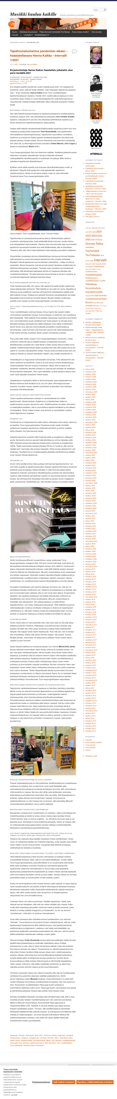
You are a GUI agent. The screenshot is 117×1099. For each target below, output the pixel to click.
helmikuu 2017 (90, 642)
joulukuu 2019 (90, 564)
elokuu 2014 (89, 718)
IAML (92, 261)
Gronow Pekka (94, 243)
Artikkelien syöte (91, 756)
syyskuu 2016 (90, 655)
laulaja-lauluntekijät (90, 269)
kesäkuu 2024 (90, 435)
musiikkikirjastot (93, 274)
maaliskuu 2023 (91, 473)
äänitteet (88, 313)
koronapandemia (39, 1040)
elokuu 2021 (89, 521)
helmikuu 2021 (90, 533)
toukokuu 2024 (90, 437)
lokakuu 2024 (90, 425)
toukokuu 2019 (90, 581)
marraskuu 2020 (91, 541)
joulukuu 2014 (90, 708)
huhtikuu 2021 (90, 528)
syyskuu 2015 (90, 685)
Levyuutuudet (90, 745)
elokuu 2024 (89, 430)
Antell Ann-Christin (50, 1035)
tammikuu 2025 (90, 417)
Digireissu (61, 1035)
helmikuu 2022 (90, 506)
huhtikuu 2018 (90, 614)
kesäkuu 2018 (90, 609)
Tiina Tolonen (103, 306)
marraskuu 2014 (91, 710)
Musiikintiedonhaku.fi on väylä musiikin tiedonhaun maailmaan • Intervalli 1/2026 (96, 206)
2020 (36, 1035)
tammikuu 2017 (90, 645)
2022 (88, 235)
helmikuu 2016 (90, 673)
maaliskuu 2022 (91, 503)
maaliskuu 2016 (91, 670)
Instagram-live (34, 1038)
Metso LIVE (50, 1040)
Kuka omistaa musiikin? (80, 32)
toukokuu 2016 (90, 665)
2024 (99, 235)
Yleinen (88, 750)
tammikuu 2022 (90, 508)
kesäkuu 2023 (90, 465)
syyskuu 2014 (90, 716)
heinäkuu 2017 (90, 630)
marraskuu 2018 (91, 597)
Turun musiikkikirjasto (64, 1043)
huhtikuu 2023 (90, 470)
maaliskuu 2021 (91, 531)
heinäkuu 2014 (90, 721)
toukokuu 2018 (90, 612)
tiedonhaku (96, 306)
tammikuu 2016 (90, 675)
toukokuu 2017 (90, 635)
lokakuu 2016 (90, 652)
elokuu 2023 (89, 460)
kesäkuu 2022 (90, 495)
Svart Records (98, 302)
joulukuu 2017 (90, 622)
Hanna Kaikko (32, 64)
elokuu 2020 (89, 546)
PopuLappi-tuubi (16, 1043)
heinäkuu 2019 (90, 576)
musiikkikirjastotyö (68, 1040)
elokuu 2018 (89, 604)
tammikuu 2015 (90, 705)
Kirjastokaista (99, 266)
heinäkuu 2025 (90, 402)
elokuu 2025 (89, 399)
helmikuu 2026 (90, 384)
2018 (86, 232)
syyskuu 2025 (90, 397)
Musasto (58, 1040)
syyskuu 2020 (90, 544)
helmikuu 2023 (90, 475)
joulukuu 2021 (90, 511)
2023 (94, 235)
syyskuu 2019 (90, 571)
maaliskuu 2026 (91, 382)
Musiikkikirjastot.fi (41, 35)
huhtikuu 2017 (90, 637)
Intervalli (15, 35)
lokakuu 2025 (90, 394)
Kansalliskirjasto (89, 266)
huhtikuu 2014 (90, 728)
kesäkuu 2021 (90, 523)
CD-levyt (98, 239)
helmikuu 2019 (90, 589)
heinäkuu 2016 (90, 660)
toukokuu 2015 (90, 695)
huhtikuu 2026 (90, 379)
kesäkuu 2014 (90, 723)
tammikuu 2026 (90, 387)
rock (97, 295)
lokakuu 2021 (90, 516)
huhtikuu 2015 (90, 698)
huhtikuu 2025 (90, 409)
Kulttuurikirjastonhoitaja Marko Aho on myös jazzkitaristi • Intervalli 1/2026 (95, 198)
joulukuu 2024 (90, 420)
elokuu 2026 (89, 369)
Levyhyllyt (27, 35)
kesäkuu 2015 (90, 693)
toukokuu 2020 (90, 554)
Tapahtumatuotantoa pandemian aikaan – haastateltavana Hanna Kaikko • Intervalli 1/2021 (39, 55)
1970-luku (88, 228)
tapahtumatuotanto (37, 1043)
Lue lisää (14, 1095)
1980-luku (95, 228)
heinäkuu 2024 (90, 432)
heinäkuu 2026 (90, 371)
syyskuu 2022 (90, 488)
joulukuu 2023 (90, 450)
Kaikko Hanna (15, 1040)
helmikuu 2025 (90, 414)
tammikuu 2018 (90, 619)
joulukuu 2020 (90, 538)
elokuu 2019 (89, 574)
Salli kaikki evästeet (63, 1082)
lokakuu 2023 (90, 455)
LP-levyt (98, 269)
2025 (87, 239)
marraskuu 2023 (91, 452)
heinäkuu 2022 (90, 493)
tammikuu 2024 (90, 447)
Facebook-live (15, 1038)
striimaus (26, 1043)
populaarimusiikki (94, 291)
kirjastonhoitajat (26, 1040)
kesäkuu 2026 (90, 374)
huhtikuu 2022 (90, 501)
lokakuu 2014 (90, 713)
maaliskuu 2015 (91, 700)
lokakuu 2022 (90, 485)
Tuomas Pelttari (89, 308)
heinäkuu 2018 (90, 607)
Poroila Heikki (89, 296)
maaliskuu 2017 (91, 640)
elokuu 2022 (89, 490)
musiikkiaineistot (91, 271)
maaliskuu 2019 (91, 586)
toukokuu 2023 (90, 468)
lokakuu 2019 (90, 569)
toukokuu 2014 (90, 726)
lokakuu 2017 (90, 627)
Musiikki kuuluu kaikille (33, 14)
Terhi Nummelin (50, 1043)
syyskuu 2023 (90, 457)
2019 (90, 232)
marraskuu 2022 (91, 483)
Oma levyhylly (97, 32)
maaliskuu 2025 (91, 412)
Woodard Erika (28, 1045)
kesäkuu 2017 (90, 632)
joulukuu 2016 (90, 647)
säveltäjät (88, 305)
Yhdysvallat (98, 311)
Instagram (24, 1038)
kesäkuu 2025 (90, 404)
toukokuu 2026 (90, 377)
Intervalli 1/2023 (90, 264)
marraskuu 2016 (91, 650)
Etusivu (14, 32)
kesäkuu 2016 (90, 662)
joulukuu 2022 (90, 480)
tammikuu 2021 (90, 536)
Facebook (69, 1035)
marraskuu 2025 (91, 392)
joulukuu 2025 (90, 389)
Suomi (88, 302)
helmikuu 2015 (90, 703)
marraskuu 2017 (91, 625)
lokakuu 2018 (90, 599)
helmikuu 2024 (90, 445)
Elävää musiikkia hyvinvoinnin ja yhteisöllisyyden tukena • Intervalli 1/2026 (96, 176)
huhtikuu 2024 (90, 440)
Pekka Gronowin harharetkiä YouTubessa (55, 32)
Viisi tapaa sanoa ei (92, 216)
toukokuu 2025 (90, 407)
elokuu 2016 (89, 657)
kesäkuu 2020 (90, 551)
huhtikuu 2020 (90, 556)
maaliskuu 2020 (91, 559)
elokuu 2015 (89, 688)
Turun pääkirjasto (16, 1045)
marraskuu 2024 (91, 422)
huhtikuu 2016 (90, 668)
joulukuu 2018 (90, 594)
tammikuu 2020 (90, 561)
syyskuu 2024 (90, 427)
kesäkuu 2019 (90, 579)
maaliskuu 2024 (91, 442)
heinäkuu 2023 (90, 463)
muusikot (102, 281)
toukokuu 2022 (90, 498)
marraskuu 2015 (91, 680)
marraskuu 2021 (91, 513)
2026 (93, 239)
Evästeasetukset (41, 1082)
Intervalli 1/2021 (53, 1038)
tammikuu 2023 (90, 478)
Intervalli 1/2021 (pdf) (20, 81)
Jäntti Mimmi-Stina (66, 1038)
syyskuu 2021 (90, 518)
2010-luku (101, 228)
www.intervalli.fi (17, 83)
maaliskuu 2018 (91, 617)
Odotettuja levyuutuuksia (28, 32)
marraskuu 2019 (91, 566)
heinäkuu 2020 (90, 549)
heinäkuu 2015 (90, 690)
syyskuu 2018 (90, 602)
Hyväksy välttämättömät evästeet (95, 1082)
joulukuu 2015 (90, 678)
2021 (41, 1035)
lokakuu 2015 (90, 683)
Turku (96, 308)
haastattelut (89, 247)
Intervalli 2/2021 (101, 264)
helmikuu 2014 (90, 731)
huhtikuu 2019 (90, 584)
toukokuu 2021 (90, 526)
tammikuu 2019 (90, 592)
